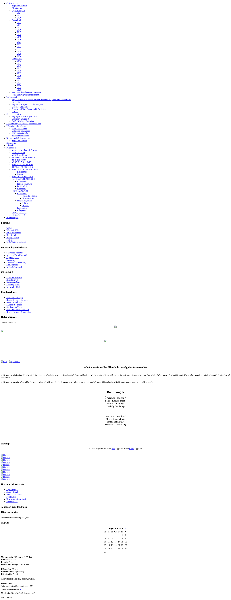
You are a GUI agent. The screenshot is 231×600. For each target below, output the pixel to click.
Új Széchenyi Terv (20, 215)
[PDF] (4, 361)
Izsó (113, 449)
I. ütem (25, 203)
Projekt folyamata (24, 184)
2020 (19, 39)
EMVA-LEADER (19, 213)
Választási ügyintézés (21, 131)
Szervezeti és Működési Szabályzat (26, 92)
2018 (19, 34)
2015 (19, 27)
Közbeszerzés (28, 198)
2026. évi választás (20, 133)
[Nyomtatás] (14, 361)
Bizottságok (17, 8)
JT (20, 589)
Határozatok (17, 59)
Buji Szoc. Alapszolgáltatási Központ (27, 104)
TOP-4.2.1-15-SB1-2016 (22, 164)
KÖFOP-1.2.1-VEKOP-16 (23, 157)
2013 (19, 22)
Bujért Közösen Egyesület (23, 121)
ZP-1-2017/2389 (19, 160)
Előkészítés (22, 172)
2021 (19, 42)
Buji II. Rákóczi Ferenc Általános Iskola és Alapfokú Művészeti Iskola (41, 99)
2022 (19, 44)
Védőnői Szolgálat (19, 107)
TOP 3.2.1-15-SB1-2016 (22, 167)
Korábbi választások (20, 136)
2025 (19, 15)
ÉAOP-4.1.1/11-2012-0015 (23, 179)
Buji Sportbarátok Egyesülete (24, 116)
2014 (19, 25)
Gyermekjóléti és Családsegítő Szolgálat (29, 109)
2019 (19, 37)
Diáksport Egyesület (20, 119)
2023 (19, 46)
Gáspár (131, 449)
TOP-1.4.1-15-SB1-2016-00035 (25, 169)
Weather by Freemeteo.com (8, 322)
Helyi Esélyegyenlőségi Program (25, 95)
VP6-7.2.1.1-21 (18, 152)
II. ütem (25, 205)
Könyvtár (16, 102)
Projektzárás (22, 186)
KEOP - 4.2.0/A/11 (20, 191)
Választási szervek (19, 128)
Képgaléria (21, 189)
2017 (19, 32)
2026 (19, 18)
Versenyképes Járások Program (25, 150)
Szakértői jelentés (29, 196)
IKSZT (15, 111)
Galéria (20, 174)
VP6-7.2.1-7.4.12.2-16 (21, 162)
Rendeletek (16, 20)
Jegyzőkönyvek (18, 10)
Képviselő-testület (19, 6)
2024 (19, 13)
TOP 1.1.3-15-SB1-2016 (22, 176)
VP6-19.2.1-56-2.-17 (21, 155)
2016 (19, 30)
